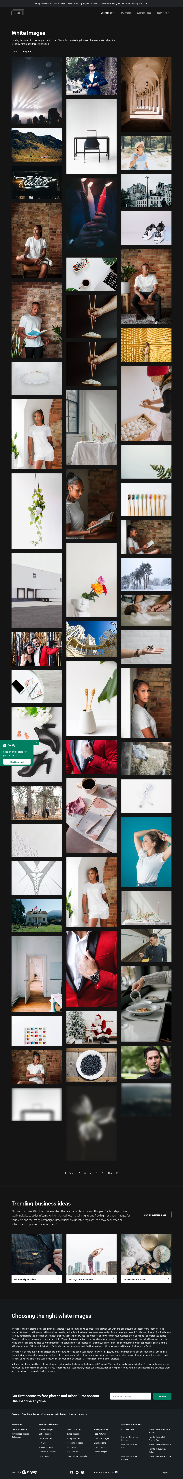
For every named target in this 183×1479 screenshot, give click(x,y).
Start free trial (17, 761)
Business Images (46, 1429)
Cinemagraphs (100, 1442)
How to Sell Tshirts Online (160, 1456)
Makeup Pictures (101, 1429)
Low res (51, 120)
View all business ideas (155, 1214)
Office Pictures (45, 1438)
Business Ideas (127, 1429)
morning (164, 1339)
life (136, 1355)
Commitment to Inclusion (53, 1414)
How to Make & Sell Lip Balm (131, 1446)
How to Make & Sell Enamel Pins (157, 1438)
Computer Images (101, 1438)
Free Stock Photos (19, 1429)
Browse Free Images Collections (20, 1435)
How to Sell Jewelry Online (157, 1450)
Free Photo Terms (30, 1414)
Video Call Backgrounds (76, 1456)
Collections (106, 12)
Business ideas (144, 12)
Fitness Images (100, 1451)
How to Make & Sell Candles (129, 1458)
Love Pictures (100, 1447)
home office (148, 1355)
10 (117, 1172)
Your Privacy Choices (104, 1472)
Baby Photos (44, 1456)
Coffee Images (45, 1433)
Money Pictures (73, 1438)
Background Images (74, 1442)
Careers (15, 1414)
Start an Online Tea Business (129, 1438)
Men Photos (71, 1447)
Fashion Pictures (73, 1429)
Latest (15, 51)
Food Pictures (100, 1433)
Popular (27, 51)
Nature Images (72, 1433)
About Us (83, 1414)
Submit (162, 1396)
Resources (161, 12)
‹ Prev (70, 1172)
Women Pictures (46, 1447)
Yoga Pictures (72, 1451)
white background (20, 1346)
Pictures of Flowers (47, 1451)
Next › (111, 1172)
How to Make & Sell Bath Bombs (159, 1431)
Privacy (72, 1414)
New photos (125, 12)
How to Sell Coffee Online (160, 1444)
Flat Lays (42, 1442)
